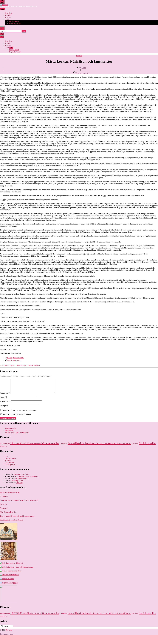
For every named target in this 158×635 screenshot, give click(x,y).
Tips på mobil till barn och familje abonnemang (17, 516)
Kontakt (8, 15)
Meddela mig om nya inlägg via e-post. (17, 414)
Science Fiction (123, 443)
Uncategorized (10, 464)
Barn (1, 443)
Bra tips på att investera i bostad (11, 520)
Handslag (19, 483)
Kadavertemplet (10, 428)
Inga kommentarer (82, 73)
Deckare (6, 443)
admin (84, 68)
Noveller (8, 17)
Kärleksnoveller (50, 443)
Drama (15, 443)
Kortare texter (34, 443)
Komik (9, 358)
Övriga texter (14, 21)
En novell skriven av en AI (10, 492)
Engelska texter (14, 23)
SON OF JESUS (22, 478)
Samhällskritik (18, 358)
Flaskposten (9, 430)
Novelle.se (8, 13)
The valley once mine (21, 474)
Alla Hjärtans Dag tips (8, 512)
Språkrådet (4, 496)
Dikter (7, 19)
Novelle (9, 630)
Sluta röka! (4, 508)
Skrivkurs (134, 444)
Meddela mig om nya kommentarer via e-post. (19, 410)
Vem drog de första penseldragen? (17, 432)
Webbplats (4, 406)
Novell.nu (3, 504)
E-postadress (5, 401)
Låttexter (63, 443)
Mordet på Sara (17, 481)
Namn (3, 397)
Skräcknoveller (147, 443)
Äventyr (4, 446)
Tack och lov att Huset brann (28, 476)
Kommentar (5, 393)
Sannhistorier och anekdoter (100, 443)
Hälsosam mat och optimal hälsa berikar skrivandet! (19, 500)
